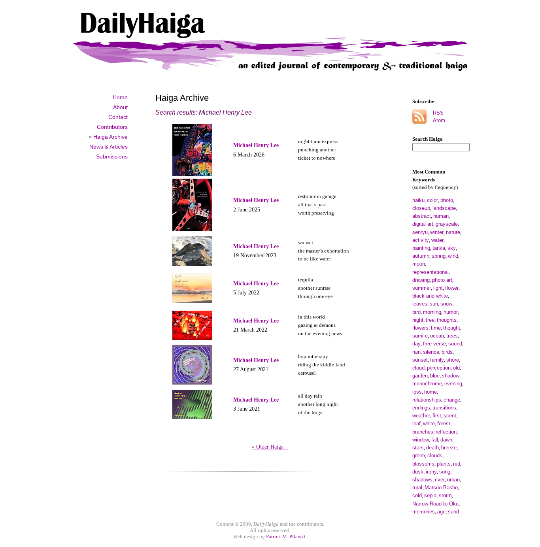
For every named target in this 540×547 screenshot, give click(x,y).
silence (431, 352)
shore (452, 360)
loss (417, 392)
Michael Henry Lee (256, 145)
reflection (446, 432)
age (441, 512)
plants (444, 464)
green (418, 455)
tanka (438, 248)
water (437, 240)
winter (437, 232)
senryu (420, 232)
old (456, 368)
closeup (421, 208)
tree (430, 320)
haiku (418, 200)
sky (451, 248)
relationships (426, 400)
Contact (118, 117)
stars (418, 448)
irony (431, 472)
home (430, 392)
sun (434, 304)
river (440, 480)
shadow (450, 376)
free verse (434, 344)
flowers (420, 328)
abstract (421, 216)
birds (447, 352)
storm (445, 495)
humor (451, 312)
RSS (438, 113)
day (416, 344)
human (441, 216)
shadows (422, 480)
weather (421, 416)
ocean (437, 336)
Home (120, 97)
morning (432, 312)
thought (451, 328)
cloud (418, 368)
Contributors (112, 127)
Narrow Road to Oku (435, 504)
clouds (434, 455)
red (456, 464)
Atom (439, 120)
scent (450, 416)
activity (420, 240)
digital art (422, 224)
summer (421, 288)
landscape (444, 208)
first (436, 416)
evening (453, 384)
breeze (449, 448)
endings (421, 408)
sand (453, 512)
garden (420, 376)
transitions (444, 408)
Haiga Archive (110, 137)
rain (416, 352)
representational (430, 272)
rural (417, 487)
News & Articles (108, 146)
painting (421, 248)
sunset (420, 360)
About (120, 107)
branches (422, 432)
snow (446, 304)
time (436, 328)
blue (435, 376)
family (437, 360)
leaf (416, 423)
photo (446, 200)
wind (453, 256)
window (420, 440)
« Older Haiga (270, 446)
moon (418, 264)
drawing (421, 280)
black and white (430, 296)
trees (452, 336)
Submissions (112, 156)
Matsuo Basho (441, 487)
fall (434, 440)
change (452, 400)
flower (452, 288)
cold (417, 495)
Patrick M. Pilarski (286, 536)
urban (453, 480)
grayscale (447, 224)
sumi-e (420, 336)
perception (439, 368)
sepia (430, 495)
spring (439, 256)
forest (443, 423)
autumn (420, 256)
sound (455, 344)
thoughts (447, 320)
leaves (419, 304)
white (429, 423)
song (444, 472)
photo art (442, 280)
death (432, 448)
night (417, 320)
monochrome (427, 384)
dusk (417, 472)
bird (416, 312)
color (432, 200)
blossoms (423, 464)
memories (423, 512)
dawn (446, 440)
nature (453, 232)
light (438, 288)
